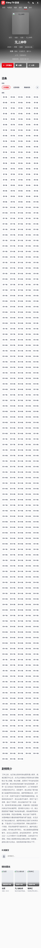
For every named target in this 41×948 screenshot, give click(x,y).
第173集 (20, 284)
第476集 (5, 621)
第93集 (20, 196)
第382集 (12, 516)
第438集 (20, 577)
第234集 (28, 351)
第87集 (13, 191)
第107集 (12, 213)
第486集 (5, 632)
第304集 (28, 428)
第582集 (20, 731)
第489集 (28, 632)
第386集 (5, 522)
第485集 (36, 626)
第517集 (12, 665)
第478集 (20, 621)
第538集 (20, 687)
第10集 (36, 102)
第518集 (20, 665)
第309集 (28, 433)
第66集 (5, 169)
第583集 (28, 731)
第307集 (12, 433)
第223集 (20, 340)
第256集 (5, 378)
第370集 (35, 499)
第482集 (12, 626)
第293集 (20, 417)
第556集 (20, 704)
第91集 (5, 196)
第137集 (12, 246)
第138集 (20, 246)
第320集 (35, 444)
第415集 (35, 549)
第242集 (12, 362)
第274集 (28, 395)
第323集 (20, 450)
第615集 (28, 737)
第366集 (5, 499)
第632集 (28, 753)
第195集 (35, 306)
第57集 (13, 158)
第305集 (36, 428)
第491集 (5, 637)
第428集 (20, 566)
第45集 (36, 141)
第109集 (28, 213)
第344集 (28, 472)
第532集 (12, 681)
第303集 (20, 428)
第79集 (28, 180)
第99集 (28, 202)
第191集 (5, 306)
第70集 (36, 169)
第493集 (20, 637)
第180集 (35, 290)
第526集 (5, 676)
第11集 (5, 108)
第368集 (20, 499)
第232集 (12, 351)
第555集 (12, 704)
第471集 (5, 615)
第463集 (20, 604)
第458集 (20, 599)
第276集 (5, 400)
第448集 (20, 588)
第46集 (5, 146)
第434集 (28, 571)
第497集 (12, 643)
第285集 (35, 406)
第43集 (20, 141)
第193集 (20, 306)
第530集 (36, 676)
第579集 (35, 726)
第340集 (36, 466)
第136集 (5, 246)
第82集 (13, 185)
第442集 (12, 582)
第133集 (20, 240)
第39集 (28, 135)
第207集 (12, 323)
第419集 (28, 555)
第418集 (20, 555)
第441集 (5, 582)
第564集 (36, 709)
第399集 (28, 533)
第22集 (13, 119)
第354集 (28, 483)
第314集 (28, 439)
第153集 (20, 262)
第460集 (36, 599)
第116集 (5, 224)
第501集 (5, 648)
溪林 (15, 51)
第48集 (20, 146)
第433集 (20, 571)
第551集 (35, 698)
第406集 (5, 544)
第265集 (35, 384)
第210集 (35, 323)
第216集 (5, 334)
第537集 (12, 687)
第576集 (12, 726)
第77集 (13, 180)
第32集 (13, 130)
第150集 (35, 257)
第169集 (28, 279)
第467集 (12, 610)
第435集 (36, 571)
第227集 (12, 345)
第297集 (12, 422)
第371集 (5, 505)
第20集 (36, 113)
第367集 (12, 499)
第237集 (12, 356)
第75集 (36, 174)
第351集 (5, 483)
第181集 (5, 295)
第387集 (12, 522)
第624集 (5, 748)
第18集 (20, 113)
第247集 (12, 367)
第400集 (36, 533)
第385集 (36, 516)
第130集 (35, 235)
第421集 (5, 560)
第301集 (5, 428)
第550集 (28, 698)
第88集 (20, 191)
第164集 (28, 273)
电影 (15, 7)
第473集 (20, 615)
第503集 (20, 648)
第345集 (36, 472)
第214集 (28, 328)
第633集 (36, 753)
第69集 (28, 169)
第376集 (5, 511)
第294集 (28, 417)
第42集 (13, 141)
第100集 (35, 202)
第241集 (5, 362)
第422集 (12, 560)
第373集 (20, 505)
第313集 (20, 439)
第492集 (12, 637)
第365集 (36, 494)
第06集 (5, 102)
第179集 (28, 290)
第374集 (28, 505)
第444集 (28, 582)
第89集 (28, 191)
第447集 (12, 588)
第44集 (28, 141)
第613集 (12, 737)
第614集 (20, 737)
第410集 (35, 544)
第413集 (20, 549)
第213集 (20, 328)
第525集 (35, 670)
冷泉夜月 (22, 51)
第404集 (28, 538)
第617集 (5, 742)
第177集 (12, 290)
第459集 (28, 599)
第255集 (35, 373)
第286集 (5, 411)
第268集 (20, 389)
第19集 (28, 113)
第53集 (20, 152)
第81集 (5, 185)
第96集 (5, 202)
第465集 (36, 604)
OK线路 (6, 87)
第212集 (12, 328)
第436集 (5, 577)
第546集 (36, 693)
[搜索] (29, 2)
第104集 (28, 207)
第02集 (13, 97)
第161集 (5, 273)
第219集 (28, 334)
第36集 (5, 135)
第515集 (35, 659)
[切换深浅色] (33, 3)
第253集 (20, 373)
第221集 (5, 340)
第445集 (36, 582)
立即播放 (9, 65)
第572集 (20, 720)
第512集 (12, 659)
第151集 (5, 262)
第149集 (28, 257)
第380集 (36, 511)
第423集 (20, 560)
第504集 (28, 648)
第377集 (12, 511)
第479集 (28, 621)
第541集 (5, 693)
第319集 (28, 444)
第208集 (20, 323)
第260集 (35, 378)
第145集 (35, 251)
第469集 (28, 610)
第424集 (28, 560)
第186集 (5, 301)
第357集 (12, 488)
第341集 (5, 472)
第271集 (5, 395)
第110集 (36, 213)
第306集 (5, 433)
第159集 (28, 268)
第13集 (20, 108)
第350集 (36, 477)
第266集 (5, 389)
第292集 (12, 417)
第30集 (36, 124)
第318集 (20, 444)
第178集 (20, 290)
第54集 (28, 152)
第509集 (28, 654)
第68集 (20, 169)
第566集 (12, 715)
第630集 (12, 753)
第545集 (28, 693)
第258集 (20, 378)
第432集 (12, 571)
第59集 (28, 158)
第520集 (35, 665)
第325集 (35, 450)
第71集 (5, 174)
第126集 (5, 235)
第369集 (28, 499)
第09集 (28, 102)
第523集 (20, 670)
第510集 (35, 654)
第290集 (35, 411)
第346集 (5, 477)
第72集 (13, 174)
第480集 (36, 621)
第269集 (28, 389)
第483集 (20, 626)
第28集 (20, 124)
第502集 (12, 648)
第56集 (5, 158)
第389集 (28, 522)
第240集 (35, 356)
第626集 (20, 748)
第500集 (36, 643)
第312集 (12, 439)
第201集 (5, 317)
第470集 (35, 610)
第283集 (20, 406)
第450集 (36, 588)
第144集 (28, 251)
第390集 (36, 522)
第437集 (12, 577)
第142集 (12, 251)
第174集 (28, 284)
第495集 (36, 637)
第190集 (35, 301)
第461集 (5, 604)
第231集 (5, 351)
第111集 (5, 218)
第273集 (20, 395)
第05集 (36, 97)
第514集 (28, 659)
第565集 (5, 715)
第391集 (5, 527)
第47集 (13, 146)
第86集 (5, 191)
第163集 (20, 273)
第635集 (12, 759)
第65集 (36, 163)
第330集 (36, 455)
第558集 (36, 704)
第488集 (20, 632)
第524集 (28, 670)
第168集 (20, 279)
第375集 (35, 505)
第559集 (5, 709)
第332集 (12, 461)
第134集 (28, 240)
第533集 (20, 681)
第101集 (5, 207)
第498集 (20, 643)
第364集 (28, 494)
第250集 (35, 367)
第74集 (28, 174)
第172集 (12, 284)
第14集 (28, 108)
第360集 (36, 488)
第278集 (20, 400)
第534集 (28, 681)
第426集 (5, 566)
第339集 (28, 466)
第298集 (20, 422)
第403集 (20, 538)
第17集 (13, 113)
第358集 (20, 488)
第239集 (28, 356)
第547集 (5, 698)
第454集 (28, 593)
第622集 (35, 742)
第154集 (28, 262)
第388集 (20, 522)
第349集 (28, 477)
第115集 (36, 218)
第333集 (20, 461)
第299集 (28, 422)
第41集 (5, 141)
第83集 (20, 185)
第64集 (28, 163)
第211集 (5, 328)
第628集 (35, 748)
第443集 (20, 582)
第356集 (5, 488)
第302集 (12, 428)
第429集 (28, 566)
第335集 (36, 461)
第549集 (20, 698)
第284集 (28, 406)
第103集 (20, 207)
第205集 (35, 317)
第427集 (12, 566)
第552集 (5, 704)
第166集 (5, 279)
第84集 (28, 185)
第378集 (20, 511)
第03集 (20, 97)
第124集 (28, 229)
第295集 (35, 417)
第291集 (5, 417)
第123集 (20, 229)
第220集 (35, 334)
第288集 (20, 411)
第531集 (5, 681)
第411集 (5, 549)
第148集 (20, 257)
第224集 (28, 340)
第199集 (28, 312)
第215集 (35, 328)
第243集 (20, 362)
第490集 (36, 632)
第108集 (20, 213)
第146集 (5, 257)
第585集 (5, 737)
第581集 (12, 731)
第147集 (12, 257)
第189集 (28, 301)
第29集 (28, 124)
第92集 (13, 196)
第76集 (5, 180)
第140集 (35, 246)
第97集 (13, 202)
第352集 (12, 483)
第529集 (28, 676)
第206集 (5, 323)
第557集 (28, 704)
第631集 (20, 753)
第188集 (20, 301)
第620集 (20, 742)
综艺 (20, 7)
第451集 (5, 593)
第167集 (12, 279)
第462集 (12, 604)
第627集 (28, 748)
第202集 (12, 317)
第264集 (28, 384)
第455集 (36, 593)
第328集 (20, 455)
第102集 (12, 207)
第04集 (28, 97)
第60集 (36, 158)
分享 (32, 65)
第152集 (12, 262)
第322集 (12, 450)
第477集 (12, 621)
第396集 (5, 533)
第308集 (20, 433)
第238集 (20, 356)
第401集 (5, 538)
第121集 (5, 229)
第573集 (28, 720)
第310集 (35, 433)
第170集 (35, 279)
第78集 (20, 180)
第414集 (28, 549)
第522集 (12, 670)
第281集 (5, 406)
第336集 (5, 466)
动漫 (25, 7)
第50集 (36, 146)
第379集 (28, 511)
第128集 (20, 235)
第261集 (5, 384)
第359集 (28, 488)
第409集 (28, 544)
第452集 (12, 593)
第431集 (5, 571)
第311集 (5, 439)
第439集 (28, 577)
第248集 (20, 367)
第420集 (35, 555)
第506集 (5, 654)
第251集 (5, 373)
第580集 (5, 731)
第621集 (28, 742)
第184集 (28, 295)
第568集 (28, 715)
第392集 (12, 527)
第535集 (36, 681)
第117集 (12, 224)
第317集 (12, 444)
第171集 (5, 284)
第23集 (20, 119)
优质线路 (16, 87)
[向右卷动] (37, 87)
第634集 (5, 759)
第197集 (12, 312)
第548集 (12, 698)
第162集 (12, 273)
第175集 (35, 284)
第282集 (12, 406)
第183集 (20, 295)
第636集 (20, 759)
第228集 (20, 345)
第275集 (35, 395)
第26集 (5, 124)
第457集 (12, 599)
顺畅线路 (27, 87)
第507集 (12, 654)
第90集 (36, 191)
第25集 (36, 119)
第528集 (20, 676)
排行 (30, 7)
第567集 (20, 715)
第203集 (20, 317)
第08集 (20, 102)
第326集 (5, 455)
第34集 (28, 130)
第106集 (5, 213)
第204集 (28, 317)
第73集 (20, 174)
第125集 (35, 229)
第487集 (12, 632)
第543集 (12, 693)
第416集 (5, 555)
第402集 (12, 538)
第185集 (35, 295)
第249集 (28, 367)
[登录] (38, 3)
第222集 (12, 340)
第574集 (35, 720)
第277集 (12, 400)
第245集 (35, 362)
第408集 (20, 544)
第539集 (28, 687)
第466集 (5, 610)
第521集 (5, 670)
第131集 (5, 240)
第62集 (13, 163)
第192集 (12, 306)
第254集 (28, 373)
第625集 (12, 748)
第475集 (35, 615)
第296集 (5, 422)
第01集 (5, 97)
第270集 (35, 389)
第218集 (20, 334)
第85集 (36, 185)
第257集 (12, 378)
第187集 (12, 301)
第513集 (20, 659)
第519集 (28, 665)
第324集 (28, 450)
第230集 (35, 345)
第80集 (36, 180)
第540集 (36, 687)
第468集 (20, 610)
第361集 (5, 494)
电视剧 (9, 7)
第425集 (35, 560)
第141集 (5, 251)
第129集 (28, 235)
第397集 (12, 533)
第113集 (20, 218)
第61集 (5, 163)
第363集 (20, 494)
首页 (3, 7)
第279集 (28, 400)
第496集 (5, 643)
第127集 (12, 235)
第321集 (5, 450)
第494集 (28, 637)
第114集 (28, 218)
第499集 (28, 643)
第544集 (20, 693)
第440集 (36, 577)
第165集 (35, 273)
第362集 (12, 494)
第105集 (35, 207)
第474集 (28, 615)
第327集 (12, 455)
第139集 (28, 246)
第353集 (20, 483)
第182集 (12, 295)
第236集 (5, 356)
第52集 (13, 152)
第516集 (5, 665)
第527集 (12, 676)
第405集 (36, 538)
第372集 (12, 505)
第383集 (20, 516)
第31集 (5, 130)
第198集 (20, 312)
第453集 (20, 593)
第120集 (35, 224)
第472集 (12, 615)
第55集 (36, 152)
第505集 (36, 648)
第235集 (35, 351)
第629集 (5, 753)
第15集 (36, 108)
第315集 (35, 439)
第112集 (12, 218)
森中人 (29, 51)
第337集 (12, 466)
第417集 (12, 555)
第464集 (28, 604)
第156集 (5, 268)
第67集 (13, 169)
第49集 (28, 146)
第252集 (12, 373)
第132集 (12, 240)
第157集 (12, 268)
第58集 (20, 158)
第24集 (28, 119)
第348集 (20, 477)
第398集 (20, 533)
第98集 (20, 202)
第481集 (5, 626)
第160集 (35, 268)
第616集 (35, 737)
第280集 (35, 400)
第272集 (12, 395)
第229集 (28, 345)
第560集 (12, 709)
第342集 (12, 472)
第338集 (20, 466)
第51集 (5, 152)
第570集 (5, 720)
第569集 (36, 715)
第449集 (28, 588)
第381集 (5, 516)
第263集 (20, 384)
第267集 (12, 389)
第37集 (13, 135)
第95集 (36, 196)
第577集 (20, 726)
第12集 (13, 108)
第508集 (20, 654)
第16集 (5, 113)
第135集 (35, 240)
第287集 (12, 411)
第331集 (5, 461)
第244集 (28, 362)
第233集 (20, 351)
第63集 (20, 163)
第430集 (36, 566)
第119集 (28, 224)
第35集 (36, 130)
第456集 (5, 599)
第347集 (12, 477)
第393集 (20, 527)
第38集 (20, 135)
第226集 (5, 345)
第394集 (28, 527)
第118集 (20, 224)
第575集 (5, 726)
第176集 (5, 290)
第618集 (12, 742)
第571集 (12, 720)
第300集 (36, 422)
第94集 (28, 196)
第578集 (28, 726)
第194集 (28, 306)
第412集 (12, 549)
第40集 (36, 135)
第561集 (20, 709)
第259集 (28, 378)
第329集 (28, 455)
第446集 (5, 588)
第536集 (5, 687)
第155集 (35, 262)
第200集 (35, 312)
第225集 (35, 340)
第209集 (28, 323)
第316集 (5, 444)
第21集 (5, 119)
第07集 (13, 102)
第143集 (20, 251)
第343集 (20, 472)
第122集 (12, 229)
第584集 (36, 731)
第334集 (28, 461)
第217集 (12, 334)
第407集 (12, 544)
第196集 (5, 312)
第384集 (28, 516)
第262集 (12, 384)
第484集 (28, 626)
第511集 (5, 659)
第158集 (20, 268)
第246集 (5, 367)
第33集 (20, 130)
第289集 (28, 411)
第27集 (13, 124)
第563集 (28, 709)
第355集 (36, 483)
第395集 (36, 527)
